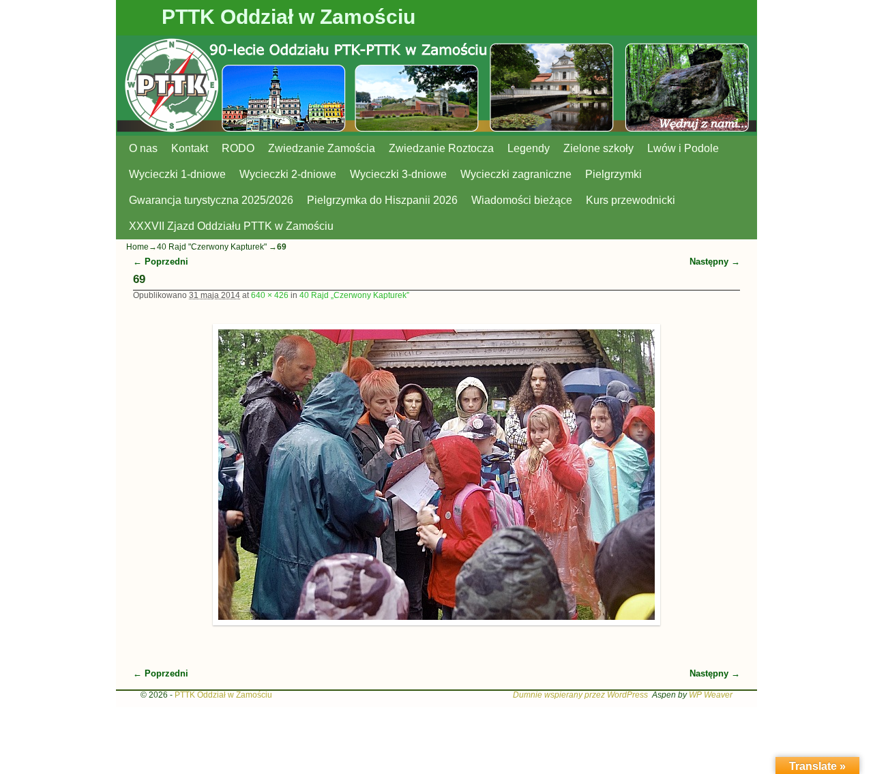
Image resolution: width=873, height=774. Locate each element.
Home (137, 247)
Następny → (715, 261)
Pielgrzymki (613, 174)
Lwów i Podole (683, 148)
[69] (437, 474)
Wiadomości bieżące (521, 200)
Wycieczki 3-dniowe (398, 174)
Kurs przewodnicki (630, 200)
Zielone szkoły (598, 148)
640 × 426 (269, 295)
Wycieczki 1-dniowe (177, 174)
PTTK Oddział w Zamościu (288, 16)
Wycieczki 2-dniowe (287, 174)
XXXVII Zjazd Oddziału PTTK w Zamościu (231, 226)
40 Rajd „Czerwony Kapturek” (354, 295)
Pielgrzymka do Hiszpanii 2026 (382, 200)
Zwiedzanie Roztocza (441, 148)
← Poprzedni (160, 261)
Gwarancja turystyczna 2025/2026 (211, 200)
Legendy (528, 148)
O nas (143, 148)
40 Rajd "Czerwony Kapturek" (212, 247)
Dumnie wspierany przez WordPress (580, 695)
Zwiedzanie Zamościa (321, 148)
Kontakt (189, 148)
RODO (238, 148)
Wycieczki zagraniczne (516, 174)
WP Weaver (711, 695)
